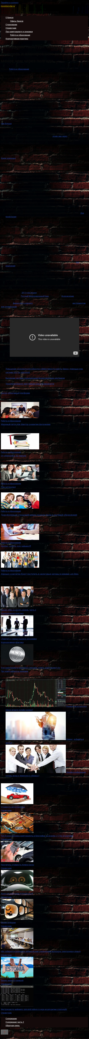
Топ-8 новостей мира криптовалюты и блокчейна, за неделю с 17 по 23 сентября (37, 835)
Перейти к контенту (9, 2)
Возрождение (68, 296)
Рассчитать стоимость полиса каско (17, 864)
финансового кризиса (23, 303)
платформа (25, 393)
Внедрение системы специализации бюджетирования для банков (35, 378)
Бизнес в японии (8, 922)
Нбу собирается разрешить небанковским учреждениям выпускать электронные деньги (41, 951)
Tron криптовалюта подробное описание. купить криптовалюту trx (30, 667)
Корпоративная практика (17, 38)
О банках (9, 17)
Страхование (11, 24)
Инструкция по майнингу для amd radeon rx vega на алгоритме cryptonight (34, 1009)
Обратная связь (13, 1025)
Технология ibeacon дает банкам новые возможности (30, 383)
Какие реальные (8, 158)
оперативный (13, 393)
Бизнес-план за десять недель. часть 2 (18, 610)
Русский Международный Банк (35, 296)
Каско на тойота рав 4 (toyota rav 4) (17, 893)
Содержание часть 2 (15, 1022)
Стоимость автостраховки (13, 807)
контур (4, 393)
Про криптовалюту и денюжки (19, 31)
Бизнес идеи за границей (12, 980)
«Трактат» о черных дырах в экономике (19, 638)
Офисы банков (16, 21)
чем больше (6, 123)
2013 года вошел (29, 292)
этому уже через (59, 136)
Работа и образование (20, 35)
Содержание (11, 1018)
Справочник (11, 28)
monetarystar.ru (8, 6)
